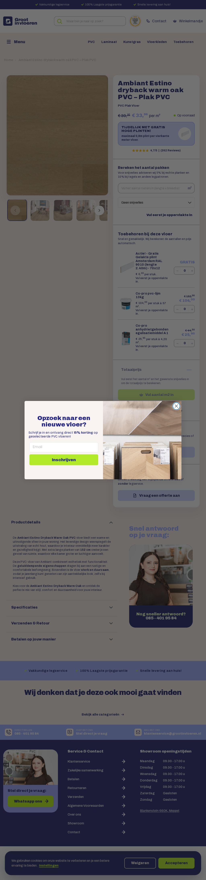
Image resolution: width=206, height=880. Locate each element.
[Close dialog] (176, 406)
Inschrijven (64, 460)
